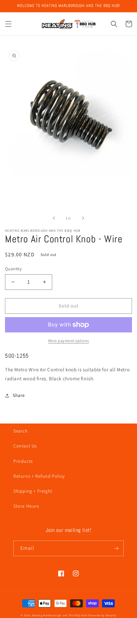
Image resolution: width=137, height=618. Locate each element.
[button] (8, 24)
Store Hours (26, 506)
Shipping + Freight (33, 491)
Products (23, 461)
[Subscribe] (116, 548)
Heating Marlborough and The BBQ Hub (59, 615)
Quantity (13, 269)
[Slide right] (83, 218)
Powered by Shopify (102, 615)
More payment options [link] (68, 340)
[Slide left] (54, 218)
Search (20, 431)
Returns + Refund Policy (39, 476)
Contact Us (25, 446)
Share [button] (19, 395)
